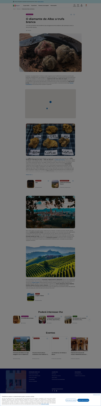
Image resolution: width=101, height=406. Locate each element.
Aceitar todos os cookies (83, 400)
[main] (50, 399)
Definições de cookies (71, 400)
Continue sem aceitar (96, 394)
